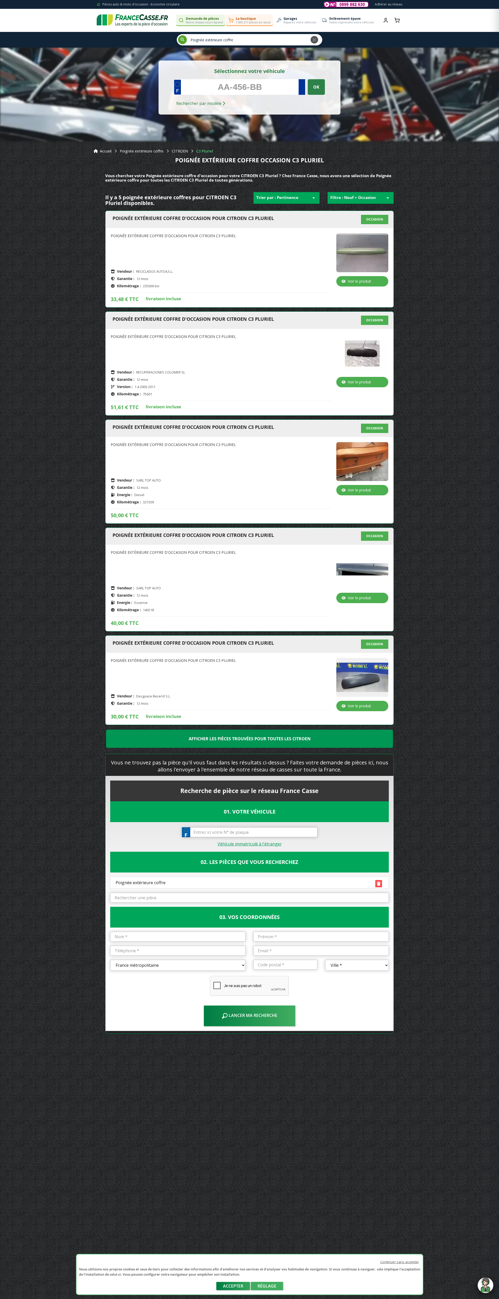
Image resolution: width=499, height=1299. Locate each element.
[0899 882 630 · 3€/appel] (346, 4)
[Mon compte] (385, 20)
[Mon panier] (397, 20)
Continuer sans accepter (399, 1262)
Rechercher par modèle (199, 103)
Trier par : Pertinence (286, 198)
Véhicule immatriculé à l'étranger (250, 844)
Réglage (267, 1286)
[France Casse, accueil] (132, 20)
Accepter (233, 1286)
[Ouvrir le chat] (485, 1287)
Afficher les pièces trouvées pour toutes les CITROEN (250, 739)
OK (316, 87)
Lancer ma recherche (252, 1015)
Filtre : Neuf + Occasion (360, 198)
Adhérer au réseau (388, 4)
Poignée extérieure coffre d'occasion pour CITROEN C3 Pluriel (193, 218)
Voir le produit (359, 281)
